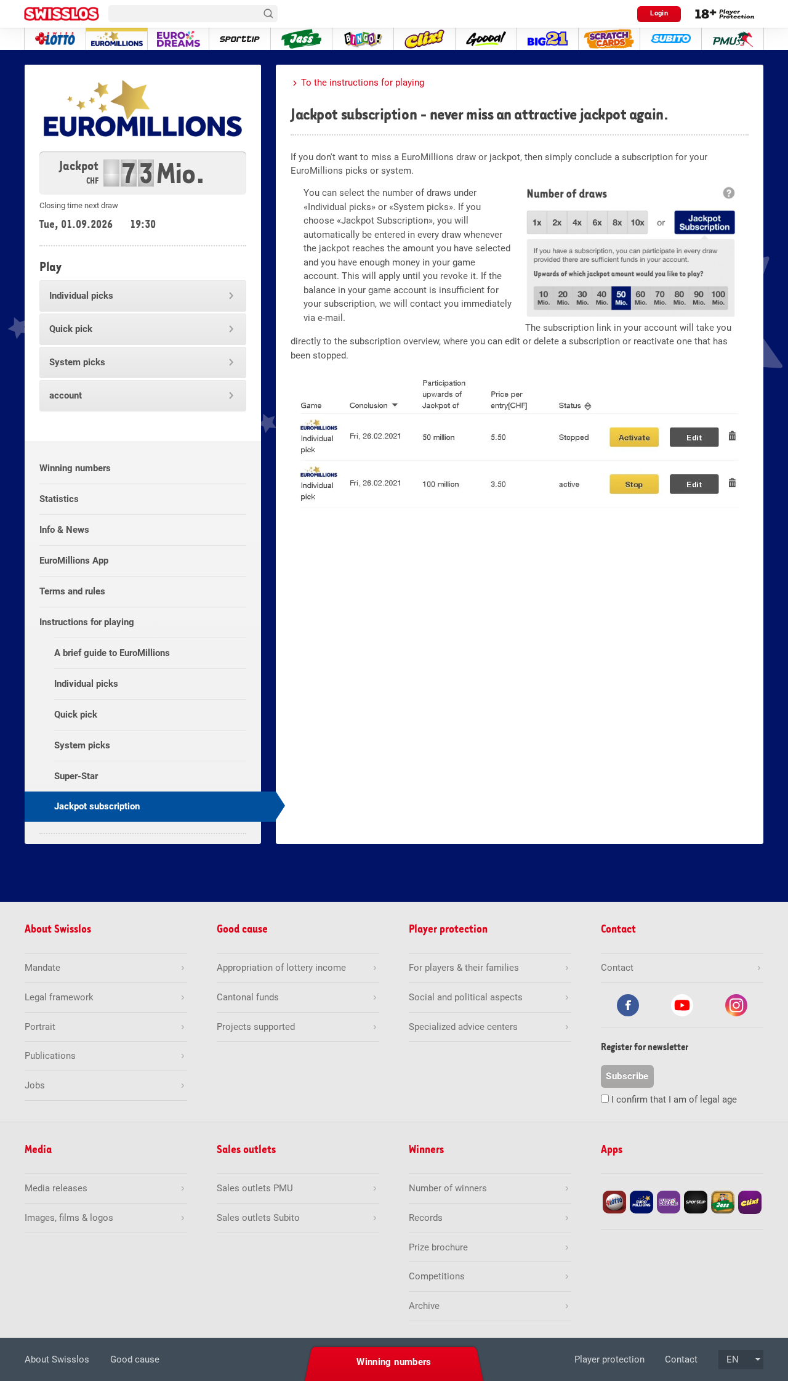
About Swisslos (57, 1359)
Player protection (609, 1359)
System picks (77, 362)
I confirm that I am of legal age (674, 1099)
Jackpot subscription (97, 806)
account (65, 395)
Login (659, 13)
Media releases (56, 1188)
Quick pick (70, 328)
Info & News (64, 529)
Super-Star (76, 776)
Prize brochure (438, 1247)
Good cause (134, 1359)
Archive (424, 1305)
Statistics (59, 498)
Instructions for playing (86, 622)
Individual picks (81, 295)
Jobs (35, 1085)
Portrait (40, 1026)
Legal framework (59, 997)
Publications (50, 1055)
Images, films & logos (69, 1217)
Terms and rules (72, 591)
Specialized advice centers (463, 1026)
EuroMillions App (73, 560)
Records (426, 1217)
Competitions (437, 1276)
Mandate (42, 967)
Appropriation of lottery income (281, 967)
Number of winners (448, 1188)
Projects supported (256, 1026)
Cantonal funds (248, 997)
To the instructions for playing (362, 82)
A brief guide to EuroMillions (112, 652)
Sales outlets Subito (258, 1217)
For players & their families (464, 967)
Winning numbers (75, 468)
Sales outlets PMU (255, 1188)
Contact (681, 1359)
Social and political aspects (466, 997)
